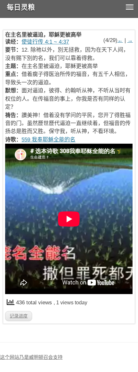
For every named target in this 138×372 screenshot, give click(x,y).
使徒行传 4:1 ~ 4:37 (45, 42)
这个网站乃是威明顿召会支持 (31, 357)
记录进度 (19, 315)
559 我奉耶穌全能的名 (48, 140)
